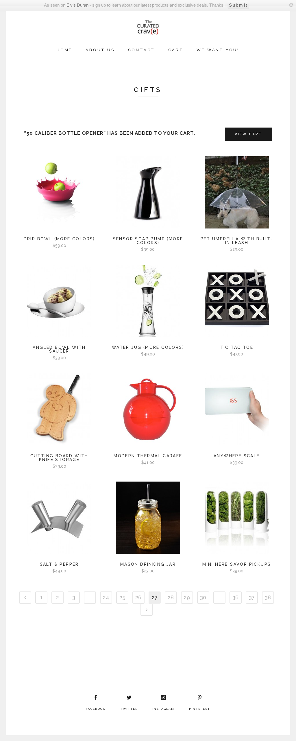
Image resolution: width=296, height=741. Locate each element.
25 (122, 597)
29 (187, 597)
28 (171, 597)
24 (106, 597)
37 (252, 597)
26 (138, 597)
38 (268, 597)
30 (203, 597)
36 (235, 597)
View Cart (248, 134)
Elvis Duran (77, 5)
